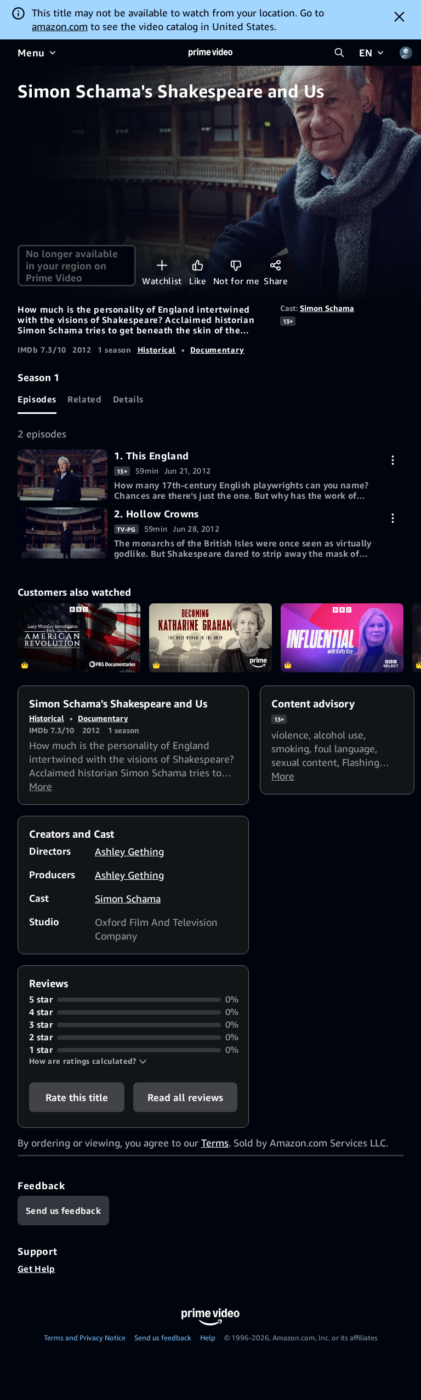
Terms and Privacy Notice (85, 1337)
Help (207, 1337)
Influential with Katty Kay (342, 637)
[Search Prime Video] (339, 52)
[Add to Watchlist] (162, 265)
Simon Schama (327, 308)
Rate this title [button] (76, 1097)
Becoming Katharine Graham (210, 637)
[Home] (210, 52)
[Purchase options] (392, 460)
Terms (215, 1143)
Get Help (36, 1268)
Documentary (217, 349)
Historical (157, 349)
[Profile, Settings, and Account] (405, 52)
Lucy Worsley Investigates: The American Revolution (79, 637)
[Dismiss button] (399, 16)
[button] (88, 1061)
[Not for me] (236, 265)
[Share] (275, 265)
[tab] (37, 399)
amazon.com (60, 26)
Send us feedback (162, 1337)
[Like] (197, 265)
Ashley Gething (129, 851)
